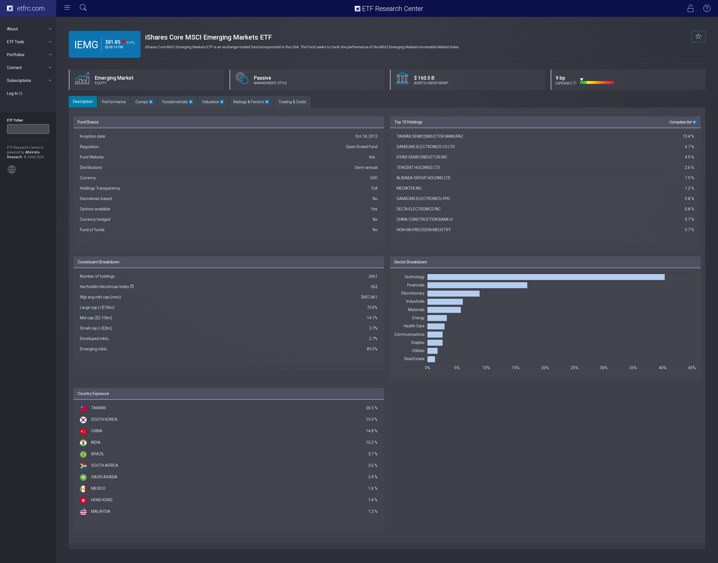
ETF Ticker (15, 120)
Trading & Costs (292, 102)
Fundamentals (177, 102)
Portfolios (15, 54)
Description (83, 101)
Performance (114, 102)
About (12, 29)
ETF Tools (15, 42)
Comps (144, 102)
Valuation (213, 102)
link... (373, 157)
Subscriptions (19, 80)
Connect (14, 67)
